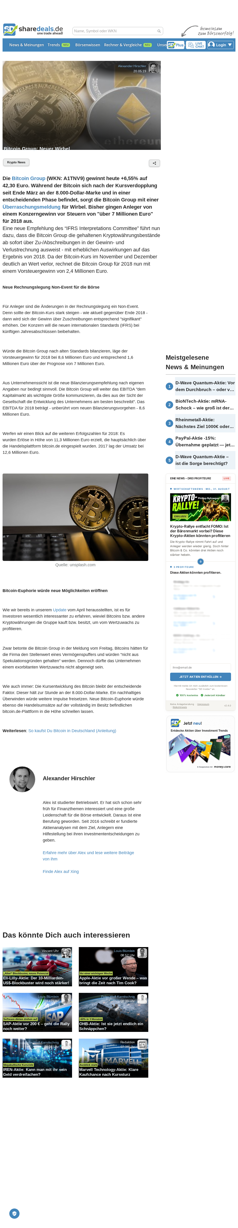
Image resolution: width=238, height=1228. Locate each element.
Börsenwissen (87, 44)
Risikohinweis (180, 707)
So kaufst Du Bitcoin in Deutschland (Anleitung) (72, 730)
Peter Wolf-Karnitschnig (118, 996)
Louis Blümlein (124, 951)
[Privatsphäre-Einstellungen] (14, 1213)
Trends (54, 44)
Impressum (203, 704)
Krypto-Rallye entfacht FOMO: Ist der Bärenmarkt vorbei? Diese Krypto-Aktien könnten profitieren (200, 531)
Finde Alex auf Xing (61, 871)
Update (59, 610)
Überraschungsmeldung (31, 207)
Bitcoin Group (28, 178)
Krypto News (16, 162)
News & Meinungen (26, 44)
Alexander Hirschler (132, 66)
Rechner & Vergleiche (123, 44)
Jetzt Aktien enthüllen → (200, 676)
